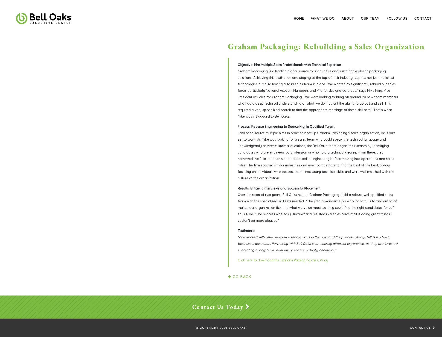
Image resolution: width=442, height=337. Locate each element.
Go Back (241, 276)
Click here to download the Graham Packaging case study (283, 260)
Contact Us (420, 327)
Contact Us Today (218, 306)
